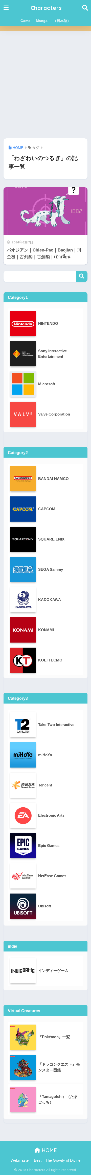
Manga (42, 21)
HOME (48, 1150)
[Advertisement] (45, 85)
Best (37, 1160)
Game (25, 21)
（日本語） (62, 21)
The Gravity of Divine (63, 1160)
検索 (81, 276)
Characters (46, 7)
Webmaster (20, 1160)
